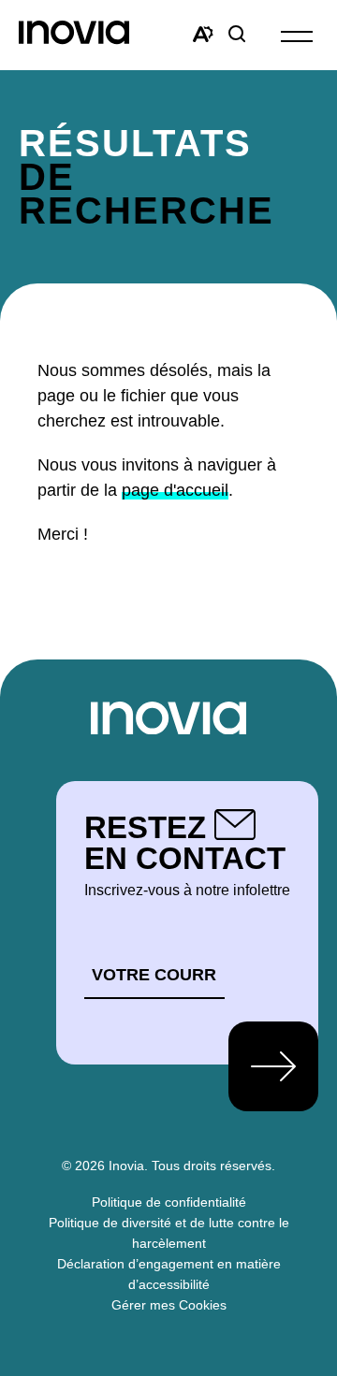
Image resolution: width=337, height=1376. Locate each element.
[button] (296, 35)
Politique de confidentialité (169, 1202)
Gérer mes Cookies (169, 1304)
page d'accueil (175, 490)
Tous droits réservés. (213, 1165)
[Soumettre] (273, 1066)
